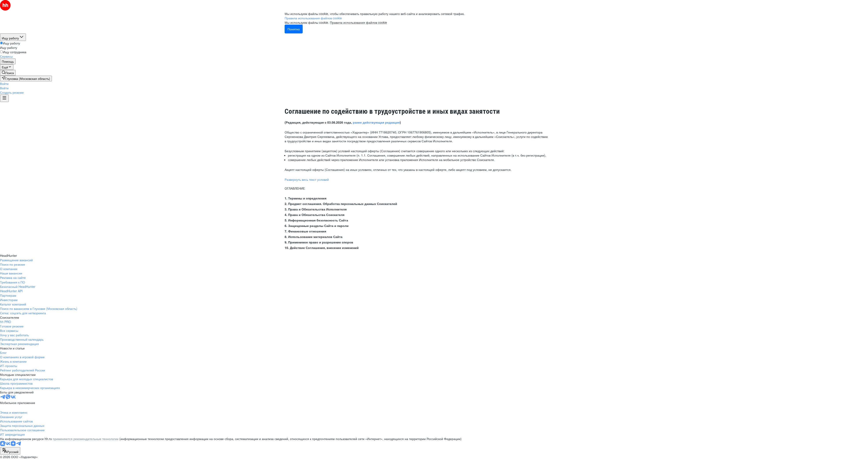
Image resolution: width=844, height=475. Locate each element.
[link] (8, 73)
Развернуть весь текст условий (307, 179)
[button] (4, 83)
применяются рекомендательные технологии (85, 439)
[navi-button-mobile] (4, 98)
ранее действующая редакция (376, 122)
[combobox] (10, 451)
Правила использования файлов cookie (358, 22)
